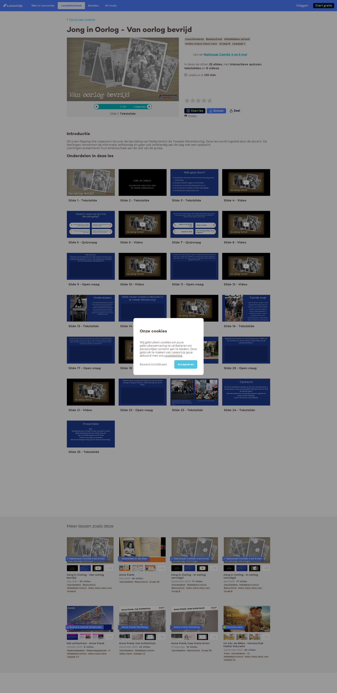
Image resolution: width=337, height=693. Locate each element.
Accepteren (186, 364)
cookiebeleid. (173, 355)
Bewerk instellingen (153, 364)
